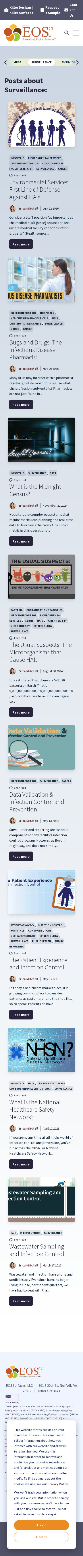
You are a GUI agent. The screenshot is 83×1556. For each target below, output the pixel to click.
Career (62, 168)
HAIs (55, 318)
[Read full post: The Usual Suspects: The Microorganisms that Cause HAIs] (41, 576)
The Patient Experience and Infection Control (38, 963)
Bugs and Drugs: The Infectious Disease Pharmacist (35, 349)
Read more (21, 244)
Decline (41, 1537)
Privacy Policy (58, 1484)
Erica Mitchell (28, 208)
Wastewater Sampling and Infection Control (36, 1250)
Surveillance (41, 62)
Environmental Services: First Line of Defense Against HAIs (39, 189)
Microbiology (20, 626)
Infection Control (23, 313)
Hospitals (17, 158)
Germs (29, 620)
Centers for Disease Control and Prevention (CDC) (37, 1086)
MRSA (17, 62)
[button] (7, 62)
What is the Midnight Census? (35, 490)
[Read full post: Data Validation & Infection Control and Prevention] (41, 747)
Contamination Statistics (44, 610)
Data (53, 473)
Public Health (41, 941)
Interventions (30, 1233)
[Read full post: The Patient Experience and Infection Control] (41, 891)
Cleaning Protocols (24, 163)
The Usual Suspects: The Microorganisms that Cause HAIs (40, 652)
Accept (41, 1525)
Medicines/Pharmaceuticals (29, 318)
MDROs (14, 329)
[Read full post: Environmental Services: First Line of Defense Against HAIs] (41, 124)
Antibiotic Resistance (25, 323)
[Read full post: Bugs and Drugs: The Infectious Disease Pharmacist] (41, 279)
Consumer (35, 930)
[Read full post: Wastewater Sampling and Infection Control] (41, 1199)
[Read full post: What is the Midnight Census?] (41, 439)
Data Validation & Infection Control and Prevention (36, 801)
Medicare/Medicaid (23, 935)
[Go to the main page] (30, 32)
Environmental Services (44, 158)
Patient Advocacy (22, 925)
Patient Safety (57, 620)
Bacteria (16, 610)
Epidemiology (42, 626)
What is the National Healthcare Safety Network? (35, 1109)
